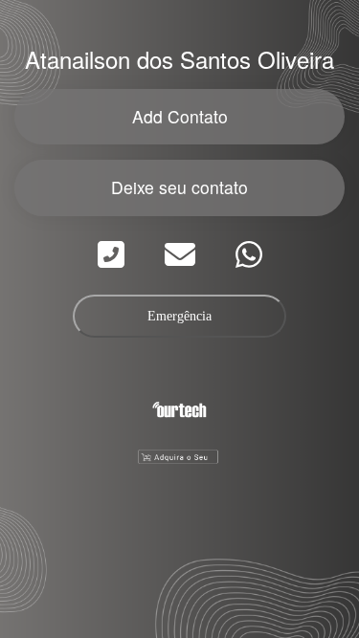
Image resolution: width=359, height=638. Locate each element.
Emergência (179, 316)
